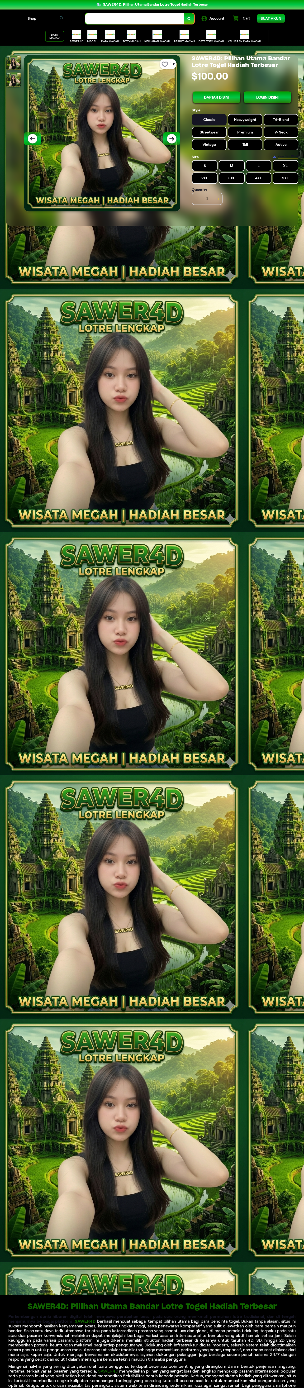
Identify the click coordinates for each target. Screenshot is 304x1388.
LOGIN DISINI (267, 97)
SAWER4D (85, 1321)
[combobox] (134, 18)
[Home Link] (61, 18)
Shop (32, 18)
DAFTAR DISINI (216, 97)
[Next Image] (171, 138)
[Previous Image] (32, 138)
